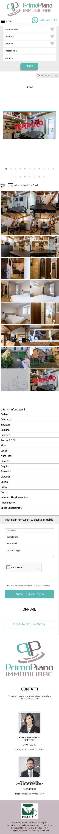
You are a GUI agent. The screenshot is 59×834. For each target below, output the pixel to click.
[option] (29, 125)
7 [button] (34, 168)
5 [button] (24, 168)
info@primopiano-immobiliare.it (29, 793)
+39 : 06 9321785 (31, 698)
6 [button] (29, 168)
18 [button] (43, 176)
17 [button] (39, 176)
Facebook (33, 822)
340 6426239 (48, 19)
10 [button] (48, 168)
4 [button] (20, 168)
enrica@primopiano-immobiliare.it (29, 749)
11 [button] (53, 168)
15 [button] (29, 176)
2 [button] (10, 168)
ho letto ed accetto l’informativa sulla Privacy (28, 585)
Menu (8, 21)
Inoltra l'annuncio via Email (25, 185)
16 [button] (34, 176)
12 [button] (15, 176)
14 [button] (24, 176)
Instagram (42, 822)
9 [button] (43, 168)
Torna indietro (44, 75)
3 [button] (15, 168)
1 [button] (6, 168)
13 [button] (20, 176)
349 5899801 (29, 789)
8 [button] (39, 168)
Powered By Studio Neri (38, 830)
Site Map (16, 822)
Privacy (24, 822)
